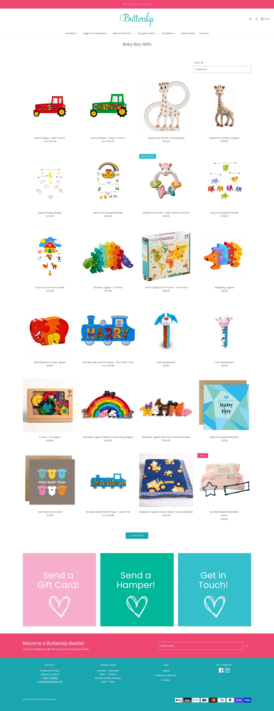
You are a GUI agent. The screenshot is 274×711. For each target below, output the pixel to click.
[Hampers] (137, 589)
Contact (204, 33)
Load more (137, 535)
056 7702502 (51, 678)
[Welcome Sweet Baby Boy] (224, 405)
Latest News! (188, 33)
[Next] (155, 4)
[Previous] (119, 4)
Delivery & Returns (166, 675)
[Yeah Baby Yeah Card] (50, 480)
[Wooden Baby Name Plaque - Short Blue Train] (108, 330)
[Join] (247, 646)
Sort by (198, 63)
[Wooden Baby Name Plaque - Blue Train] (108, 480)
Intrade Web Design (47, 699)
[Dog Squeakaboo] (166, 330)
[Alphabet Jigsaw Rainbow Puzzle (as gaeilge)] (108, 405)
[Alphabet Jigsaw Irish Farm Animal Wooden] (166, 405)
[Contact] (214, 589)
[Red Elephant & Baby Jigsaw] (50, 330)
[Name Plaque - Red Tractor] (50, 106)
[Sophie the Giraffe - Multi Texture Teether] (166, 181)
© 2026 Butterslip (30, 699)
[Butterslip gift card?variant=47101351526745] (59, 589)
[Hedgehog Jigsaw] (224, 256)
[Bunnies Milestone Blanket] (224, 480)
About (166, 670)
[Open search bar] (250, 19)
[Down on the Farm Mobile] (50, 256)
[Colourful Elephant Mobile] (224, 181)
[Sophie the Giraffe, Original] (224, 106)
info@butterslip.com (51, 681)
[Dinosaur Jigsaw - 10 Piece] (108, 256)
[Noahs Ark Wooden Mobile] (108, 181)
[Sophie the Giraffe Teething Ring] (166, 106)
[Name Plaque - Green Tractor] (108, 106)
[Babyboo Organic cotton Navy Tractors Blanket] (166, 480)
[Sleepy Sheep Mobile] (50, 181)
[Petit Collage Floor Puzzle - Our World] (166, 256)
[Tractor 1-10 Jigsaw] (50, 405)
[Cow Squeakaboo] (224, 330)
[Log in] (256, 19)
